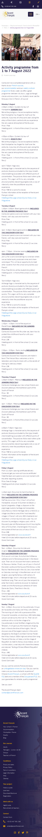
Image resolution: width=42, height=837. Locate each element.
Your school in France (10, 727)
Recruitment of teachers (11, 808)
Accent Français (13, 674)
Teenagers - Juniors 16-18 (11, 750)
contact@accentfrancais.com (12, 692)
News (5, 28)
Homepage (5, 26)
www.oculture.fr (24, 535)
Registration (7, 796)
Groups (5, 752)
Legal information (9, 773)
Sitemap (5, 778)
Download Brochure (10, 793)
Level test (6, 790)
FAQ (4, 776)
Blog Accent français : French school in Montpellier (24, 26)
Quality (5, 735)
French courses (17, 85)
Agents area (7, 805)
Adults (5, 747)
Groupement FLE (30, 676)
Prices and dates (8, 764)
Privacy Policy (7, 767)
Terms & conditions (9, 770)
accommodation (11, 88)
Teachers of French (9, 755)
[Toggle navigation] (30, 14)
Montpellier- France (9, 732)
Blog (4, 738)
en (37, 14)
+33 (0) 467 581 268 (14, 821)
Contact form (7, 817)
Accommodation (8, 729)
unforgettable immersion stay (15, 668)
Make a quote (7, 788)
